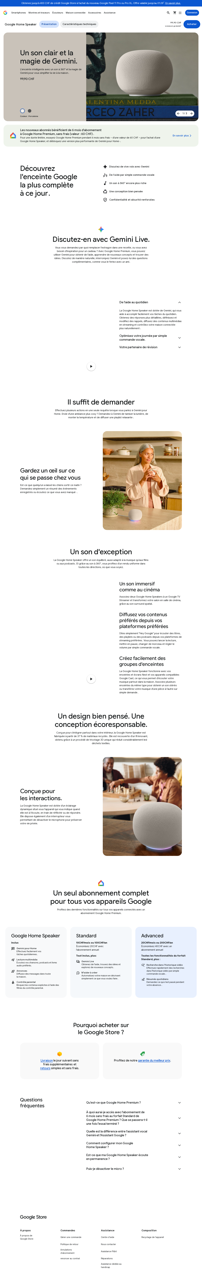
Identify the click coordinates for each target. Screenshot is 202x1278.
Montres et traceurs (39, 12)
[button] (168, 12)
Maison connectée (75, 12)
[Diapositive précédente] (178, 113)
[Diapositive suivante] (191, 113)
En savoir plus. (173, 3)
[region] (101, 962)
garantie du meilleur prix (154, 1060)
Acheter (192, 24)
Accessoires (94, 12)
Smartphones (18, 12)
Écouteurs (57, 12)
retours (45, 1068)
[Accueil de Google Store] (5, 12)
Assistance (109, 12)
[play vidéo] (91, 679)
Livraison (47, 1060)
